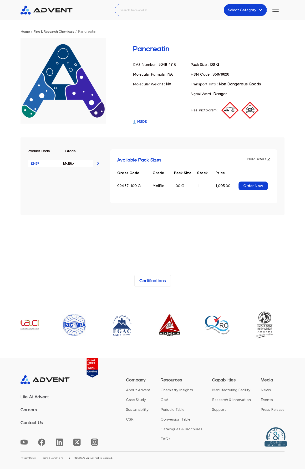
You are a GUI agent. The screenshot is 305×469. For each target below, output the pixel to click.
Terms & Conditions (52, 458)
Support (219, 409)
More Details (257, 159)
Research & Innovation (231, 399)
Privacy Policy (28, 458)
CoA (164, 399)
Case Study (136, 399)
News (266, 390)
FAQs (165, 439)
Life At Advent (34, 397)
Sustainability (137, 409)
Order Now (253, 185)
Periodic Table (172, 409)
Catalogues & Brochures (181, 429)
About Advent (138, 390)
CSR (129, 419)
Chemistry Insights (177, 390)
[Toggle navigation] (279, 10)
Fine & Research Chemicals (54, 32)
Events (267, 399)
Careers (28, 409)
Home (25, 32)
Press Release (273, 409)
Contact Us (31, 422)
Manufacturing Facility (231, 390)
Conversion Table (175, 419)
